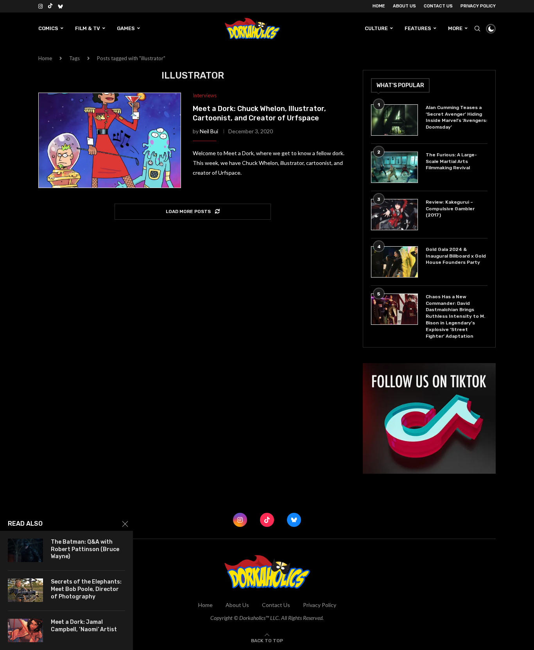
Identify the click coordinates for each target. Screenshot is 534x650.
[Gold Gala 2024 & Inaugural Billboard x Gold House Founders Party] (394, 262)
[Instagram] (40, 6)
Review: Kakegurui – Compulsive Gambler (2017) (450, 208)
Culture (376, 28)
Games (126, 28)
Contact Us (438, 6)
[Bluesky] (60, 6)
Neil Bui (209, 131)
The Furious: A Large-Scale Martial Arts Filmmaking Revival (451, 161)
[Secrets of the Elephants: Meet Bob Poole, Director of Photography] (25, 590)
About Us (404, 6)
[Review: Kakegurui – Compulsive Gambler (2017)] (394, 214)
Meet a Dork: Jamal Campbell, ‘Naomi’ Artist (84, 626)
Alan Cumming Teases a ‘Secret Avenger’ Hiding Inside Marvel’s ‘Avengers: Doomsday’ (456, 117)
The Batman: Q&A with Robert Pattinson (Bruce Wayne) (85, 549)
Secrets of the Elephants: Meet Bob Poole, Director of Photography (86, 589)
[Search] (477, 28)
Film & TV (87, 28)
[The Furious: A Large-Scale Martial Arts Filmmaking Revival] (394, 167)
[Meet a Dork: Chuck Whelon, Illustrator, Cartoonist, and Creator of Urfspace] (109, 140)
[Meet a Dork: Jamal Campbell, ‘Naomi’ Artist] (25, 630)
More (455, 28)
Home (379, 6)
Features (418, 28)
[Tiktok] (50, 6)
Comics (48, 28)
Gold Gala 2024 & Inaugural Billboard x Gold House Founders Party (456, 256)
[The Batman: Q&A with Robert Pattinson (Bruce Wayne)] (25, 550)
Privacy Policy (478, 6)
